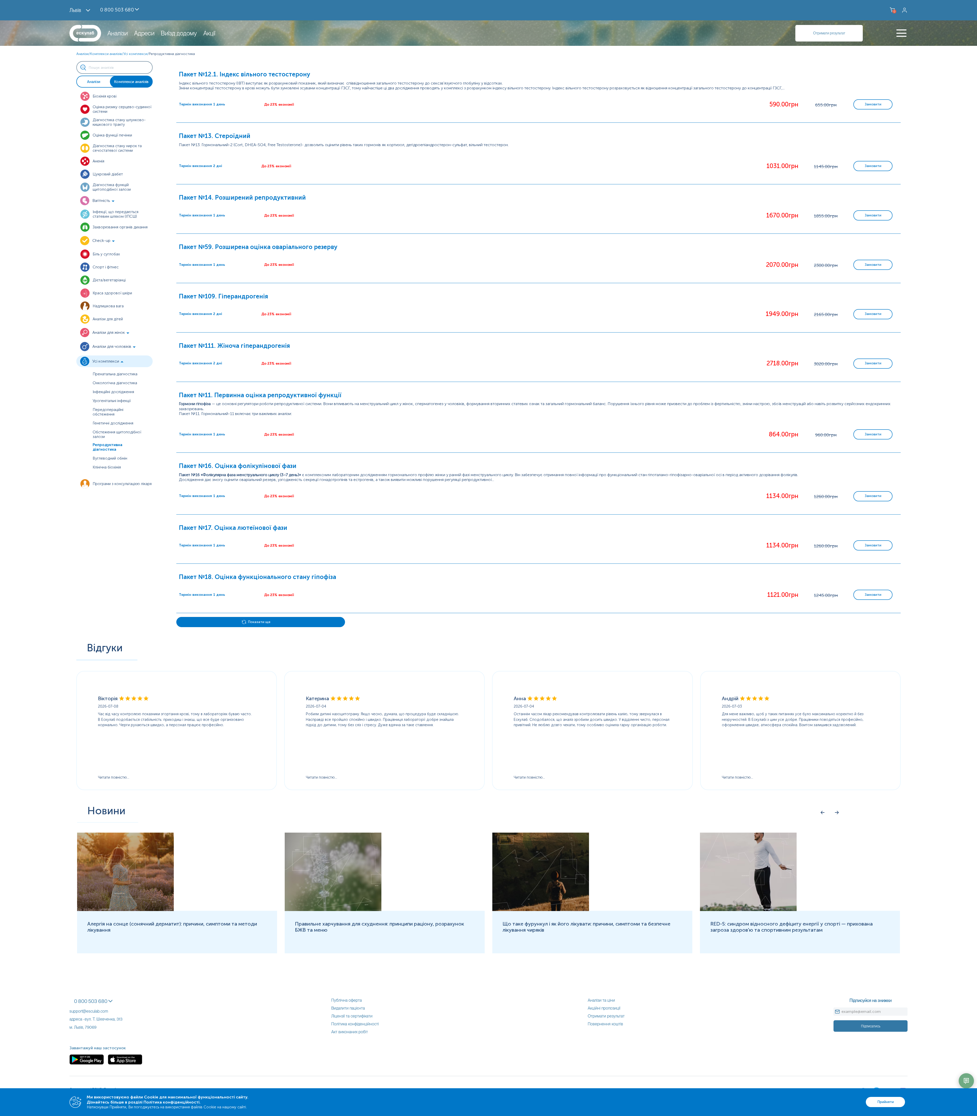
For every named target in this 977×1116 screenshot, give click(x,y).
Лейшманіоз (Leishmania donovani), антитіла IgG (44, 882)
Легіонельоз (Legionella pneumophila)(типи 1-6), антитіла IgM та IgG (62, 878)
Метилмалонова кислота (23, 921)
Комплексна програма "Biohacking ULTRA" (39, 805)
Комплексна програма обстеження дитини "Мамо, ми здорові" (58, 810)
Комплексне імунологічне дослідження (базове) (45, 829)
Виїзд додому (179, 33)
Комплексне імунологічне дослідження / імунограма (49, 839)
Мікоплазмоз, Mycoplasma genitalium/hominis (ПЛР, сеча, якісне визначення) (71, 941)
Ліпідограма (11, 892)
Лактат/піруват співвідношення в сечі (34, 873)
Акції (209, 33)
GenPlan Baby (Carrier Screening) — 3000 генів (42, 46)
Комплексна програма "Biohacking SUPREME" (42, 800)
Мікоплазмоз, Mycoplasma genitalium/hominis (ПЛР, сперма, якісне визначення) (74, 945)
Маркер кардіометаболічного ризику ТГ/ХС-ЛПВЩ (47, 897)
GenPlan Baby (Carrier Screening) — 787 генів (40, 50)
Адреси (144, 33)
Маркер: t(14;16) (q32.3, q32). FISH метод (37, 902)
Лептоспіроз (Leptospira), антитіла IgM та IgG (41, 887)
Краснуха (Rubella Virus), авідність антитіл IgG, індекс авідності (58, 868)
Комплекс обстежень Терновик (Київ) (35, 791)
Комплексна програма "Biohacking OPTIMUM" (42, 795)
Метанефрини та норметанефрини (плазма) (40, 916)
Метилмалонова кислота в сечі (29, 926)
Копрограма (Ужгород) (21, 863)
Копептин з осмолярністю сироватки (35, 853)
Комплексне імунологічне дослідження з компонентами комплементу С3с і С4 (74, 844)
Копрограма (11, 858)
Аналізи (117, 33)
